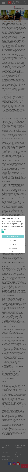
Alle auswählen (12, 236)
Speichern (12, 244)
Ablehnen (12, 240)
